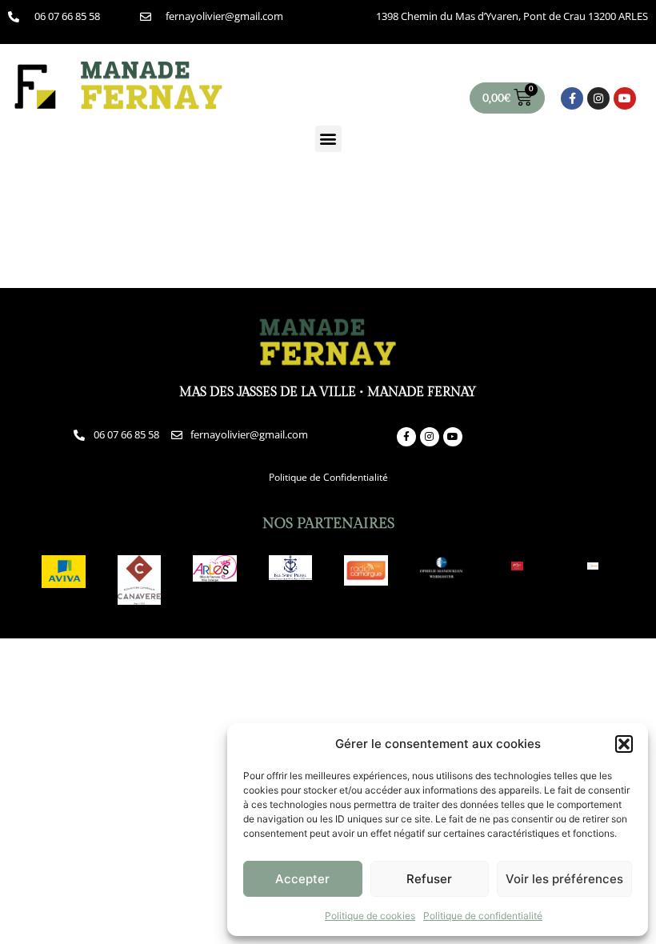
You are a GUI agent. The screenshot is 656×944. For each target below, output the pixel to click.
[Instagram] (598, 98)
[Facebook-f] (572, 98)
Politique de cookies (370, 916)
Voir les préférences (564, 878)
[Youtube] (625, 98)
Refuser (429, 878)
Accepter (302, 878)
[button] (624, 744)
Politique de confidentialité (482, 916)
